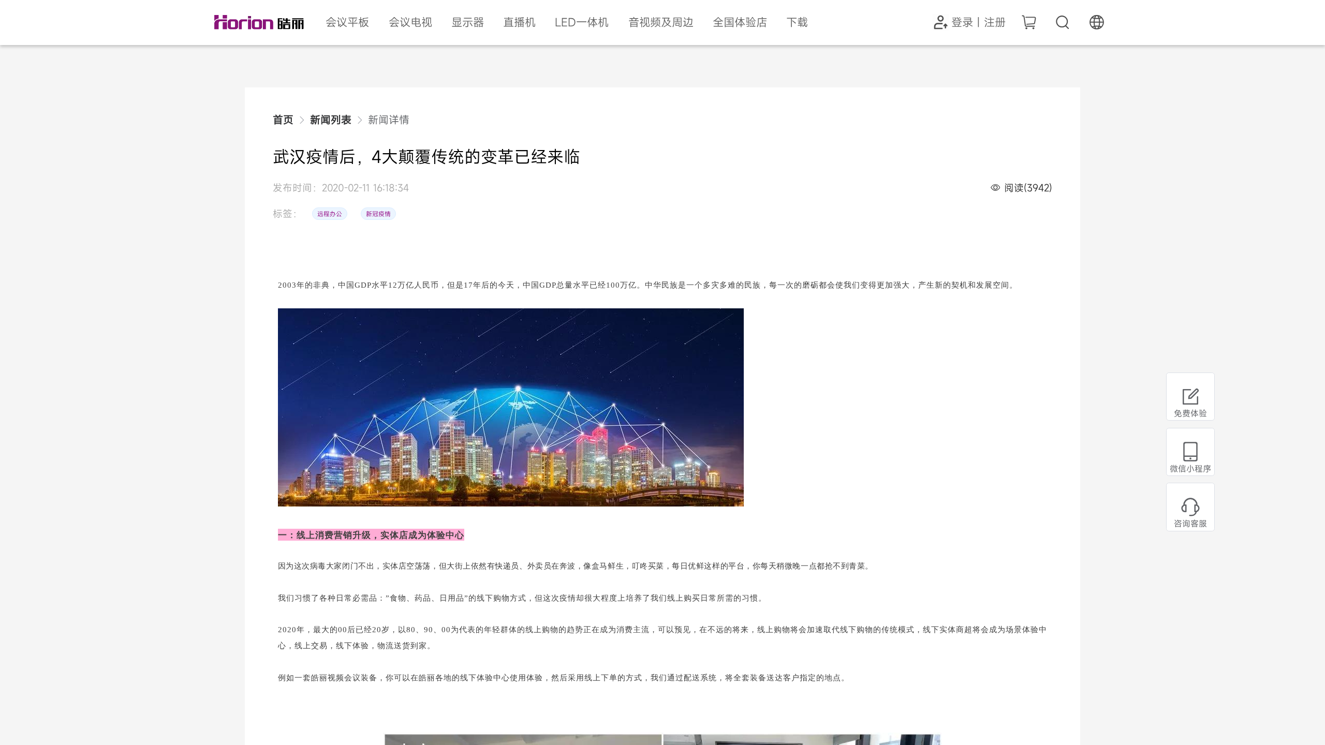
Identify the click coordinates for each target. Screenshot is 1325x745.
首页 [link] (283, 120)
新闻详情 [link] (388, 120)
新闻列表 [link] (330, 120)
